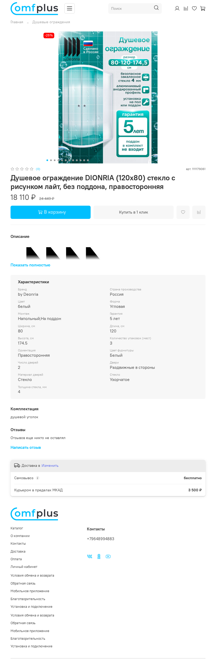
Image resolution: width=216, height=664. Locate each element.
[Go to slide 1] (47, 160)
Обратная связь (23, 583)
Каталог (17, 528)
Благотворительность (28, 599)
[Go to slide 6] (66, 160)
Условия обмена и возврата (32, 575)
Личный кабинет (24, 567)
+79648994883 (100, 538)
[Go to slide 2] (51, 160)
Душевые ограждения (51, 22)
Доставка (18, 551)
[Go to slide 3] (55, 160)
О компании (20, 536)
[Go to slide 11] (84, 160)
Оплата (16, 559)
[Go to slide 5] (62, 160)
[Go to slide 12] (88, 160)
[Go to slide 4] (58, 160)
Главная (17, 22)
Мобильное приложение (30, 591)
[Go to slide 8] (73, 160)
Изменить (50, 465)
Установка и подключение (31, 607)
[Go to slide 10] (80, 160)
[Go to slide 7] (69, 160)
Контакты (18, 543)
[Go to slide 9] (77, 160)
